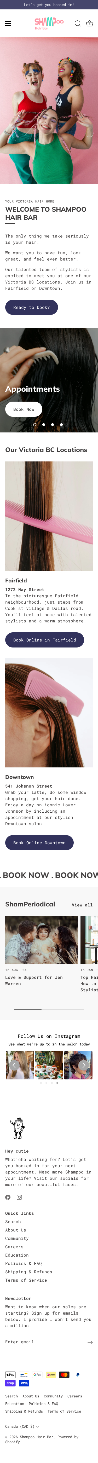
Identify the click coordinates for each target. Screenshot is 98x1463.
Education (17, 1255)
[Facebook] (7, 1197)
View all (82, 904)
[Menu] (8, 23)
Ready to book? (31, 307)
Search (13, 1221)
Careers (14, 1246)
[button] (34, 424)
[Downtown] (49, 712)
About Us (15, 1230)
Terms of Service (26, 1280)
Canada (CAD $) (19, 1426)
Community (17, 1238)
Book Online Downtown (39, 842)
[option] (49, 380)
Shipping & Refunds (28, 1271)
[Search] (78, 24)
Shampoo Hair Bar (36, 1437)
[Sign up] (90, 1342)
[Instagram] (19, 1197)
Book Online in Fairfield (44, 640)
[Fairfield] (49, 516)
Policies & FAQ (23, 1263)
